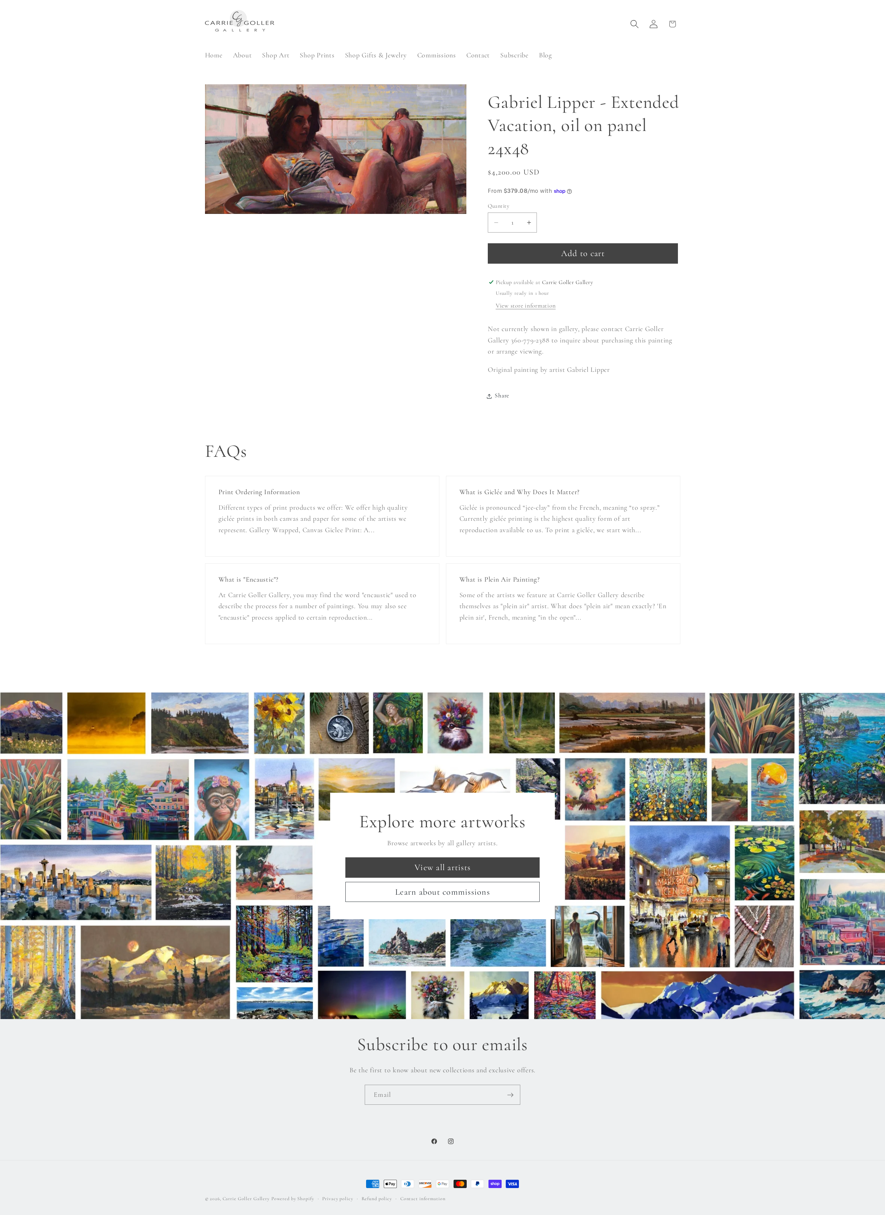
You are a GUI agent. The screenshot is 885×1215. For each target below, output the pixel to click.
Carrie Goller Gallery (246, 1199)
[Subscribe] (510, 1095)
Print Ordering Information (259, 492)
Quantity (498, 205)
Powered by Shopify (292, 1199)
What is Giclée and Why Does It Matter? (519, 492)
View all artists (442, 867)
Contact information (423, 1199)
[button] (634, 24)
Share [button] (502, 395)
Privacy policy (337, 1199)
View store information (526, 305)
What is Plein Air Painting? (499, 579)
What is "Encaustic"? (248, 579)
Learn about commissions (442, 891)
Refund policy (377, 1199)
